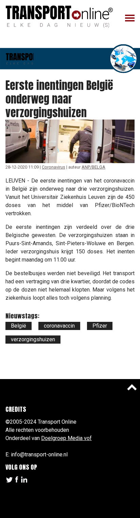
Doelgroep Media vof (66, 438)
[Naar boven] (132, 387)
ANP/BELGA (93, 167)
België (18, 326)
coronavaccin (59, 326)
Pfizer (99, 326)
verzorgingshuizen (33, 339)
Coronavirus (53, 167)
